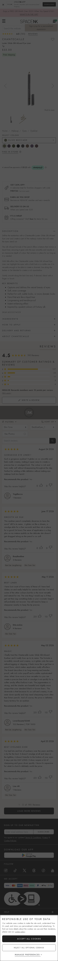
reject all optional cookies (29, 948)
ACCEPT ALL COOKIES (29, 938)
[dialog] (29, 938)
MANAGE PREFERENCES (27, 954)
